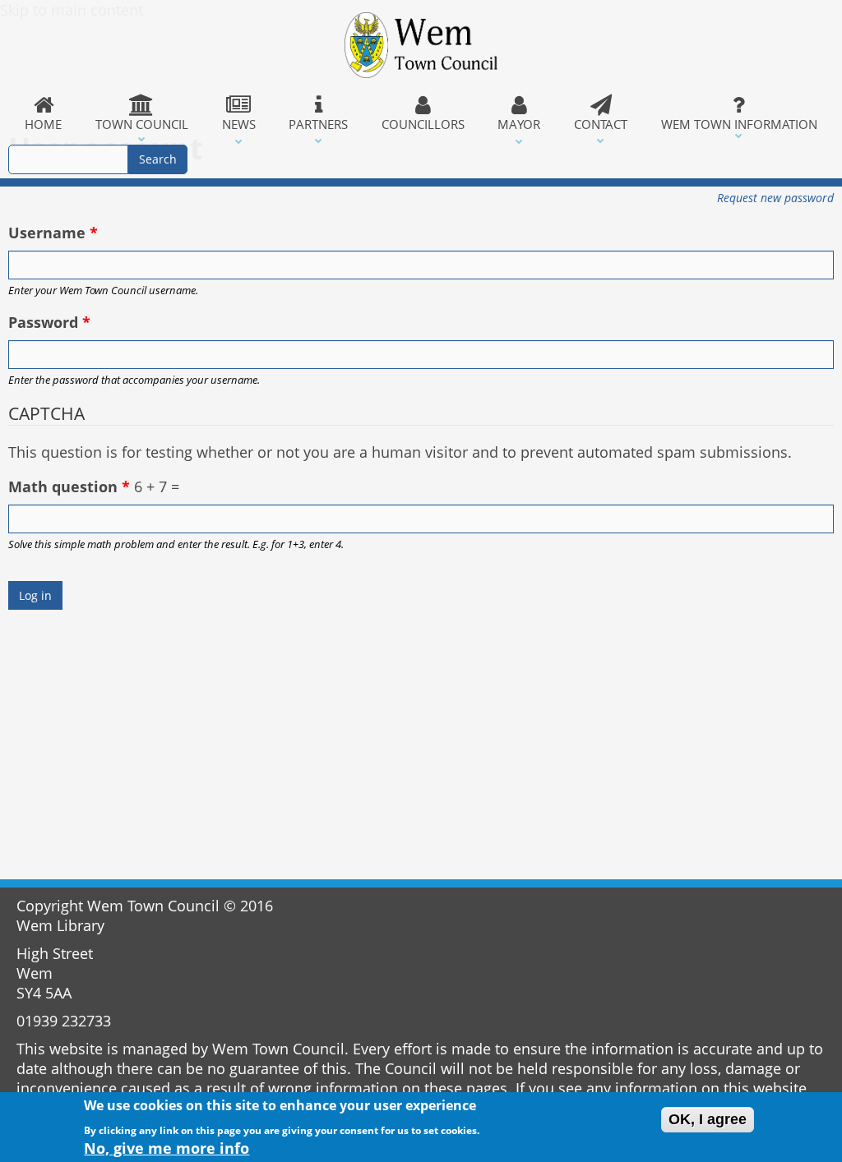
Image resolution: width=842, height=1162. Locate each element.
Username (53, 232)
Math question (69, 486)
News (239, 124)
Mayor (518, 124)
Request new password (775, 197)
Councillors (423, 124)
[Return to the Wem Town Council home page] (420, 45)
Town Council (141, 124)
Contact (600, 124)
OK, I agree (708, 1119)
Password (49, 322)
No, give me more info (166, 1148)
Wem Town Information (739, 124)
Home (43, 124)
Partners (318, 124)
